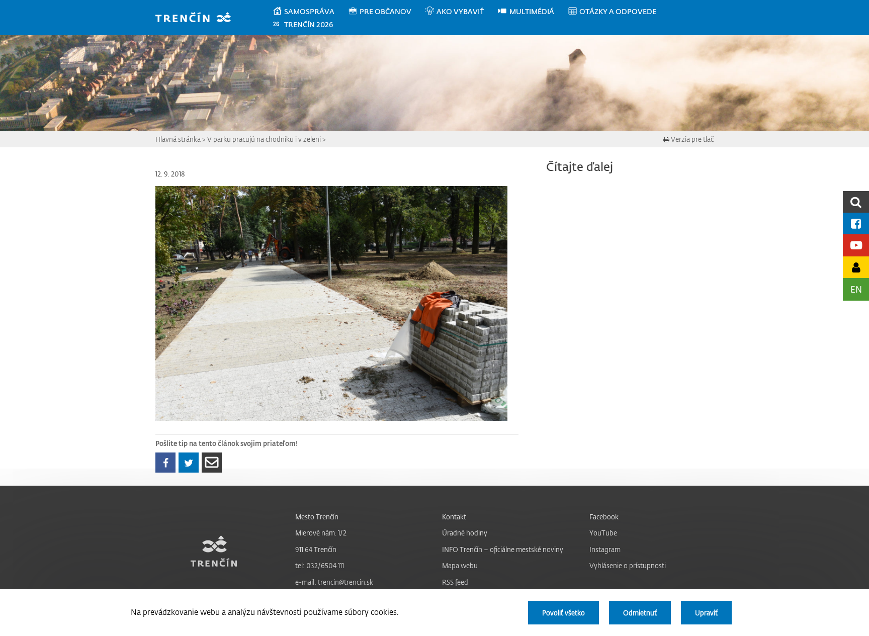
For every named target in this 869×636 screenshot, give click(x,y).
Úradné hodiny (464, 532)
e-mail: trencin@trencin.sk (334, 582)
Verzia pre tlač (691, 139)
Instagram (605, 549)
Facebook (604, 516)
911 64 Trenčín (315, 549)
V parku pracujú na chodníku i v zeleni (264, 139)
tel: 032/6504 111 (319, 565)
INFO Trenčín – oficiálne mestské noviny (502, 549)
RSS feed (455, 582)
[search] (856, 202)
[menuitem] (310, 12)
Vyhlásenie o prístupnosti (627, 565)
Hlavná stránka (178, 139)
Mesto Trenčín (316, 516)
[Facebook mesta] (856, 223)
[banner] (197, 18)
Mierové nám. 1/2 (320, 532)
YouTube (603, 532)
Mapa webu (460, 565)
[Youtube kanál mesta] (856, 245)
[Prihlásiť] (856, 267)
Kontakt (454, 516)
